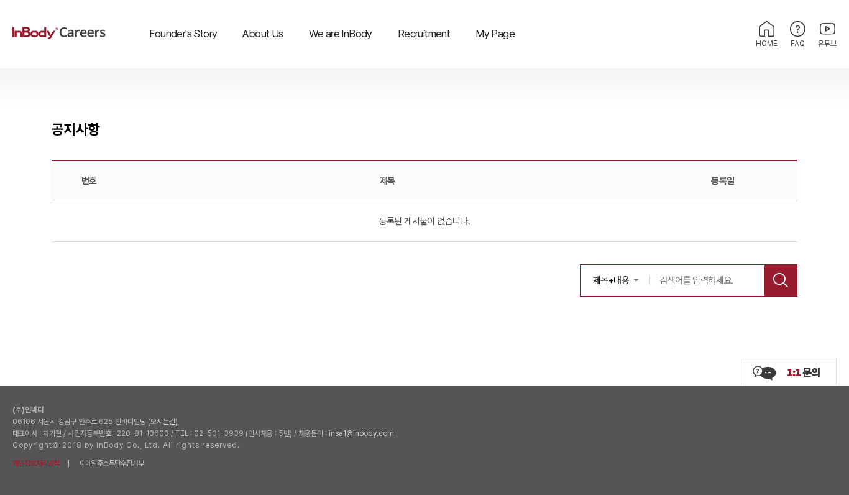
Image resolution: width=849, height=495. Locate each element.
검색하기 (780, 280)
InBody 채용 (59, 34)
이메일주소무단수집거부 (112, 463)
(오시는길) (163, 421)
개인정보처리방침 (35, 463)
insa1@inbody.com (361, 433)
